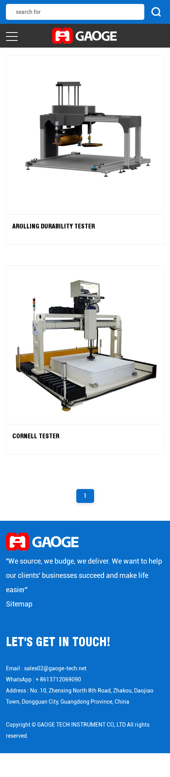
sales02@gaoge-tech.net (55, 668)
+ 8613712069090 (58, 679)
